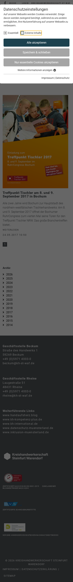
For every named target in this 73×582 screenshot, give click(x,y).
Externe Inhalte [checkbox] (33, 32)
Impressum (47, 78)
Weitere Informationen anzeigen (35, 70)
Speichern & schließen (36, 52)
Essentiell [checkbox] (13, 32)
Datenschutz (62, 78)
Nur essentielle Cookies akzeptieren (36, 62)
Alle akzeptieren (36, 42)
